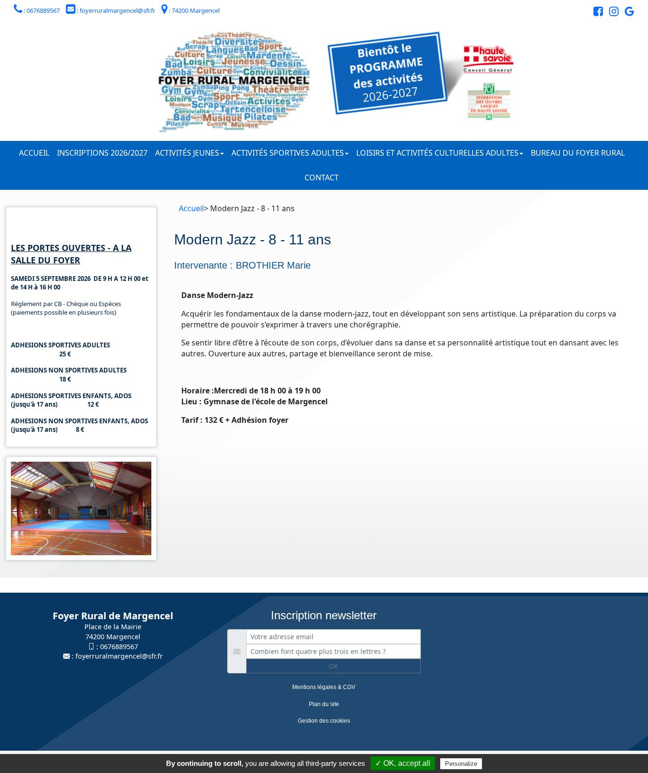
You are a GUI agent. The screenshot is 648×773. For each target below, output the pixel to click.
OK (333, 666)
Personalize (461, 763)
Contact (322, 177)
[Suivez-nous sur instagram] (611, 13)
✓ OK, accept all (402, 763)
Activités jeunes (187, 153)
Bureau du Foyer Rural (578, 153)
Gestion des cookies (324, 720)
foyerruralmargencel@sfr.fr (119, 656)
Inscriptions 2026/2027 (102, 153)
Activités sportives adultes (287, 153)
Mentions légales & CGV (323, 687)
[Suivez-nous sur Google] (627, 13)
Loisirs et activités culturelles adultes (437, 153)
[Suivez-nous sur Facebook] (596, 13)
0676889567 (119, 646)
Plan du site (324, 704)
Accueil (34, 153)
